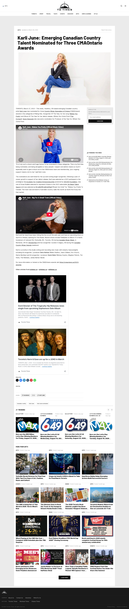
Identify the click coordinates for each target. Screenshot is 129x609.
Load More (64, 577)
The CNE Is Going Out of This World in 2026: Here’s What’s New (27, 506)
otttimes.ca (43, 269)
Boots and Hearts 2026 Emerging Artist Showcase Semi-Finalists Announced (26, 568)
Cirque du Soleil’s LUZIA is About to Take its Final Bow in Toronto (64, 477)
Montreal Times (24, 601)
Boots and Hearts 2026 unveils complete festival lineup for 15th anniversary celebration (94, 540)
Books (67, 484)
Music (50, 512)
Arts (77, 14)
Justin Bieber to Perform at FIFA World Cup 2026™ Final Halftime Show (51, 568)
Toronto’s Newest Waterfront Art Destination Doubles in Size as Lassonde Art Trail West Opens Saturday (101, 507)
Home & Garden (86, 14)
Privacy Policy (111, 606)
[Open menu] (125, 6)
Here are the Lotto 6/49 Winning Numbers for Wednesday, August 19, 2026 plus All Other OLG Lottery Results (100, 164)
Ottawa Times (36, 601)
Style (96, 14)
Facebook (26, 395)
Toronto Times (12, 601)
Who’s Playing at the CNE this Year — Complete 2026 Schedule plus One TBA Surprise (31, 540)
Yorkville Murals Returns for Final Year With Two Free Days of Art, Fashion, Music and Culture (30, 478)
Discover (70, 14)
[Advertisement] (64, 21)
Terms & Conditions (122, 606)
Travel (48, 14)
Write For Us (37, 598)
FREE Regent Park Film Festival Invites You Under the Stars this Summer (101, 568)
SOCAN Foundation (70, 182)
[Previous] (108, 409)
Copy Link (42, 395)
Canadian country (21, 403)
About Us (11, 598)
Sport (41, 14)
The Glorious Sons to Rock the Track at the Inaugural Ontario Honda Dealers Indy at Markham (51, 507)
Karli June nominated (42, 403)
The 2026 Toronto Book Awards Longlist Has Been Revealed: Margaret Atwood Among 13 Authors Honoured (76, 507)
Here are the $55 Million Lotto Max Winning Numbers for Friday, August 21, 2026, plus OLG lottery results (100, 158)
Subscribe (100, 121)
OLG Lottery (20, 413)
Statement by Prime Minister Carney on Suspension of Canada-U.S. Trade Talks (99, 180)
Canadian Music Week (66, 240)
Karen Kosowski (28, 119)
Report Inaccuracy (106, 30)
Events (62, 14)
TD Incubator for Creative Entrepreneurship (39, 182)
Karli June (23, 111)
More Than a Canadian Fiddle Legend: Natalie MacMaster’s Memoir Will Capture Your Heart (76, 569)
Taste (55, 14)
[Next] (111, 409)
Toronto (34, 14)
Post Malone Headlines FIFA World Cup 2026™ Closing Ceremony (63, 539)
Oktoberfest (32, 243)
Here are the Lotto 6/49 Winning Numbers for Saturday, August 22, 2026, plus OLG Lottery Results (100, 170)
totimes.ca (33, 269)
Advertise (28, 598)
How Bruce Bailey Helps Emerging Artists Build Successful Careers (95, 477)
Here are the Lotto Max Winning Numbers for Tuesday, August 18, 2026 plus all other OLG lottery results (100, 175)
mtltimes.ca (52, 269)
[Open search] (121, 6)
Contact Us (19, 598)
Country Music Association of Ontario (57, 111)
